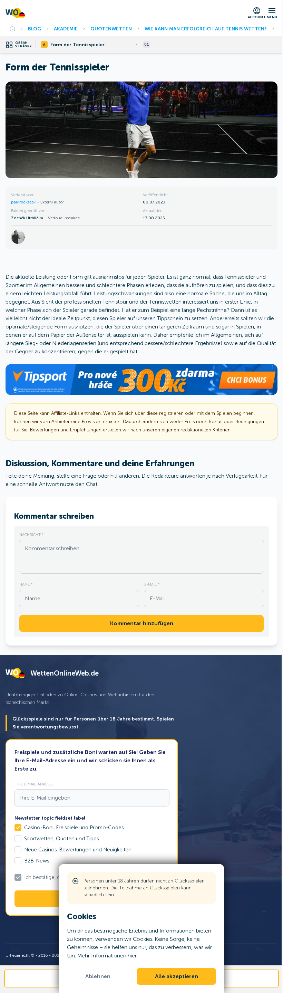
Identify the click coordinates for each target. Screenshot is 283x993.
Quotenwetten (111, 28)
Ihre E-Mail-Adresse (33, 784)
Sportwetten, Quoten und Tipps (61, 838)
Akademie (66, 28)
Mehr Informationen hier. (107, 955)
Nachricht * (31, 535)
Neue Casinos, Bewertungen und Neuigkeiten (77, 849)
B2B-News (36, 860)
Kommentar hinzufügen (141, 623)
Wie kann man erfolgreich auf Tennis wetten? (206, 28)
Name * (25, 584)
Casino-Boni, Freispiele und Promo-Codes (74, 827)
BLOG (34, 28)
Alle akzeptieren (176, 976)
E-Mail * (151, 584)
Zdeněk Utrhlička (27, 218)
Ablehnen (97, 976)
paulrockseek (24, 202)
